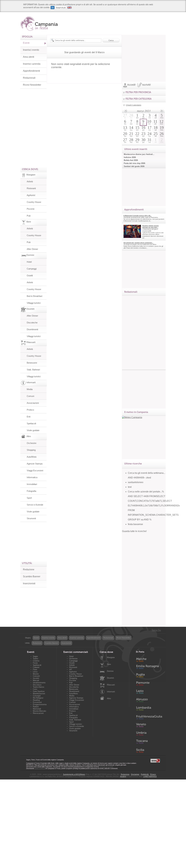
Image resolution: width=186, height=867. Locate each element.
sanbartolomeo (135, 482)
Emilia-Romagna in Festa (149, 668)
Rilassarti (111, 685)
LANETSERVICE (150, 776)
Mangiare (111, 657)
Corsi (35, 689)
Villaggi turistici (34, 303)
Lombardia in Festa (149, 709)
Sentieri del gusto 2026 (134, 166)
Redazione (28, 569)
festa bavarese (135, 524)
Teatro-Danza (38, 687)
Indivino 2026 (130, 157)
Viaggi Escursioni (35, 470)
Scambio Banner (31, 576)
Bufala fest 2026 (131, 160)
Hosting (123, 776)
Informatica (32, 477)
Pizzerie (30, 209)
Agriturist (31, 195)
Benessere (32, 363)
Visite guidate (33, 430)
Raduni (36, 707)
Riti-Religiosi (38, 698)
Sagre (35, 656)
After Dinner (32, 249)
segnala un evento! (106, 767)
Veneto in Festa (149, 726)
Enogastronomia (39, 704)
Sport (29, 498)
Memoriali (37, 709)
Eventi (26, 43)
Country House (34, 202)
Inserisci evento (31, 50)
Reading (36, 700)
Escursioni (37, 702)
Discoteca (37, 685)
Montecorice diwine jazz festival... (139, 154)
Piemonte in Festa (149, 684)
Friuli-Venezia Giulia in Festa (149, 717)
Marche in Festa (149, 659)
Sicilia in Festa (149, 751)
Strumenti (31, 518)
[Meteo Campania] (132, 417)
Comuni (30, 396)
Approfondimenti (31, 71)
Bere (109, 664)
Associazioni (33, 403)
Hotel (29, 262)
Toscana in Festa (149, 742)
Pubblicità (145, 774)
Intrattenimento (39, 683)
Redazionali (29, 78)
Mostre (36, 674)
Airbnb (30, 181)
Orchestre (31, 443)
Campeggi (31, 268)
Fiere (35, 669)
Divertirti (110, 678)
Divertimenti (32, 329)
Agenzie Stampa (34, 463)
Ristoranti (31, 188)
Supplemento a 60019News (74, 774)
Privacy (153, 774)
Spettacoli (31, 423)
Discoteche (32, 322)
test (130, 487)
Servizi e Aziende (35, 504)
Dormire (110, 671)
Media (30, 389)
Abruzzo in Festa (149, 701)
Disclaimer (135, 774)
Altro (109, 698)
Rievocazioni (38, 713)
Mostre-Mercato (39, 711)
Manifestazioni (39, 693)
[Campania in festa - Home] (39, 23)
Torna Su (156, 630)
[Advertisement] (144, 53)
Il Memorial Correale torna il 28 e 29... (137, 215)
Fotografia (31, 491)
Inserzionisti (29, 583)
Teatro (35, 658)
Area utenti (28, 57)
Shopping (31, 450)
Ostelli (30, 275)
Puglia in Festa (149, 676)
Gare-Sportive (38, 691)
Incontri (36, 678)
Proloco (30, 410)
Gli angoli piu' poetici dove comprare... (138, 243)
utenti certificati (40, 768)
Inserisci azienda (31, 64)
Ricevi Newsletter (32, 85)
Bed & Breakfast (34, 296)
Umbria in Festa (149, 734)
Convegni (37, 696)
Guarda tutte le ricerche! (134, 531)
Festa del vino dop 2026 (134, 163)
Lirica (35, 672)
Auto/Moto (31, 457)
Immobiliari (32, 484)
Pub (29, 215)
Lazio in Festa (149, 692)
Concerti (36, 676)
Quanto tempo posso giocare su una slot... (150, 226)
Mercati (36, 680)
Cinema (36, 661)
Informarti (111, 692)
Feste (35, 663)
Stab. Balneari (33, 369)
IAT (70, 669)
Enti (28, 416)
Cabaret (36, 667)
